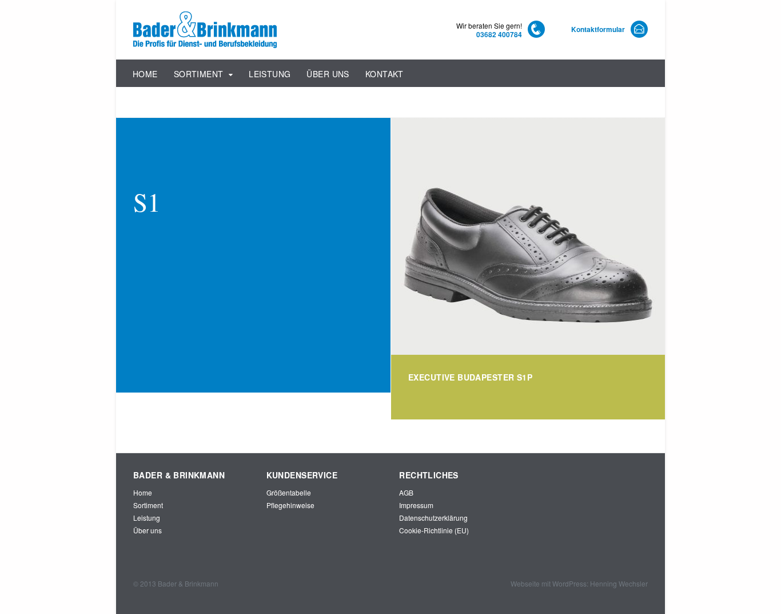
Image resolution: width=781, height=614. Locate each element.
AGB (406, 492)
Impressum (416, 505)
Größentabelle (288, 492)
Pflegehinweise (290, 505)
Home (145, 74)
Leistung (269, 74)
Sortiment (199, 74)
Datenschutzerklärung (433, 517)
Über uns (327, 74)
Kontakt (384, 74)
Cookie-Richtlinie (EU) (434, 530)
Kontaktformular (598, 29)
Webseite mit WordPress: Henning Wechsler (579, 583)
